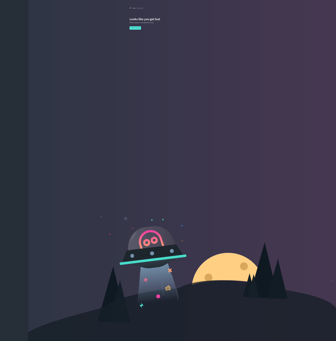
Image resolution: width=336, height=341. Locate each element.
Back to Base (136, 28)
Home (134, 8)
